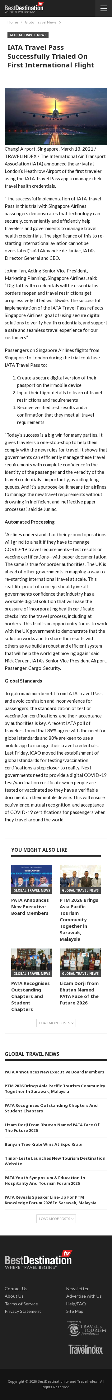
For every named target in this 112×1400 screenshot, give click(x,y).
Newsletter (77, 1288)
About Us (14, 1296)
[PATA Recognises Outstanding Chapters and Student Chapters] (31, 962)
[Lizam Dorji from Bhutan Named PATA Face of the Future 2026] (80, 962)
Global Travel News (28, 35)
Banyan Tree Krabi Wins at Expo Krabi (43, 1144)
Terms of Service (21, 1303)
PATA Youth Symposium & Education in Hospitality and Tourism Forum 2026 (45, 1180)
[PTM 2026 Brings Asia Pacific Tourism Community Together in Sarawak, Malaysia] (80, 879)
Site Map (74, 1311)
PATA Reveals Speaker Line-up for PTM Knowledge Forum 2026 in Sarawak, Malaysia (50, 1199)
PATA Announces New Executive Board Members (54, 1072)
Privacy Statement (23, 1311)
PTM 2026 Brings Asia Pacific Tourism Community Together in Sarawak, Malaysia (55, 1088)
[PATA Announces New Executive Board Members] (31, 879)
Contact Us (16, 1288)
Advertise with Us (84, 1296)
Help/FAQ (76, 1303)
